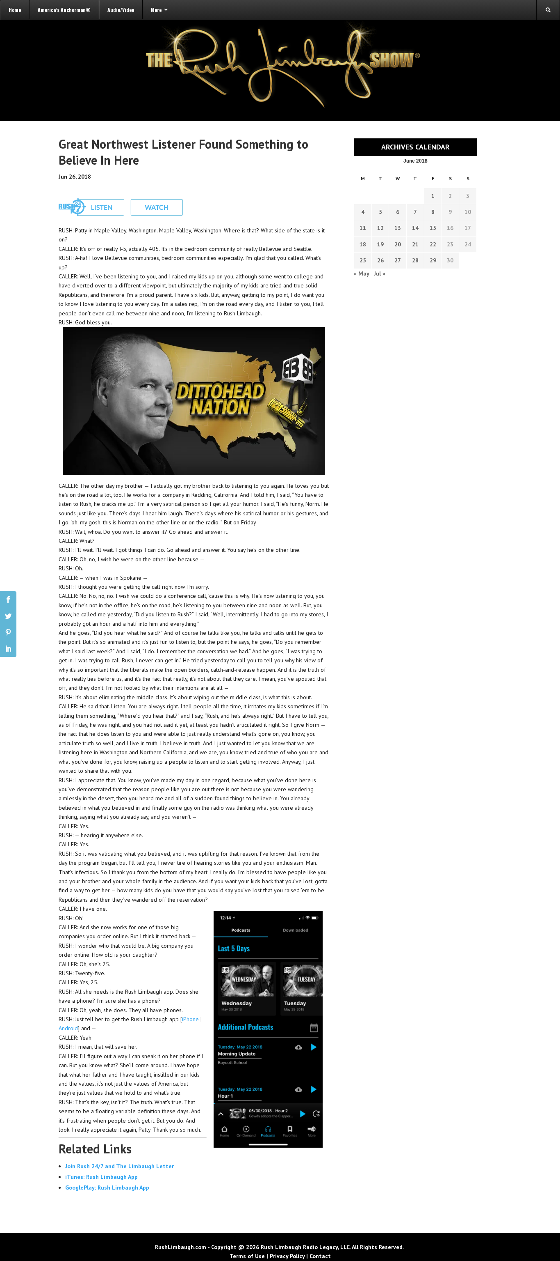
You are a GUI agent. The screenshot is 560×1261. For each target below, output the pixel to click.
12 (380, 228)
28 (415, 260)
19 (380, 244)
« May (361, 273)
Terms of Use (247, 1256)
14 (415, 228)
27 (397, 260)
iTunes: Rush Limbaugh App (101, 1177)
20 (397, 244)
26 (380, 260)
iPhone (190, 1019)
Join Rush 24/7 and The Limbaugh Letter (119, 1166)
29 (433, 260)
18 (363, 244)
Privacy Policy (287, 1256)
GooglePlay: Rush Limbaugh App (107, 1187)
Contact (320, 1256)
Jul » (379, 273)
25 (363, 260)
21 (415, 244)
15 (433, 228)
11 (363, 228)
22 (433, 244)
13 (397, 228)
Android (68, 1028)
